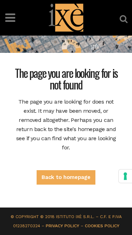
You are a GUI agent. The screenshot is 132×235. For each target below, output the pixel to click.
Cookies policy (102, 225)
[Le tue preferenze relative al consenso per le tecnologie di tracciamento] (125, 176)
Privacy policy (62, 225)
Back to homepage (66, 177)
